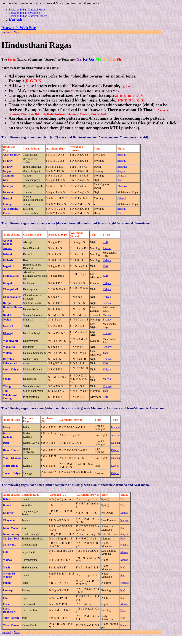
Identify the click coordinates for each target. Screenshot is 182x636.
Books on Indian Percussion (24, 12)
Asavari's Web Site (18, 27)
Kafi (119, 179)
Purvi (120, 213)
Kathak (15, 20)
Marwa (107, 315)
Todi (105, 352)
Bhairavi (122, 166)
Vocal (17, 32)
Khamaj (107, 333)
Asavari (6, 32)
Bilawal (121, 198)
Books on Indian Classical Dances (28, 15)
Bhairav (121, 154)
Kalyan (121, 171)
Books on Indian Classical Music (27, 9)
